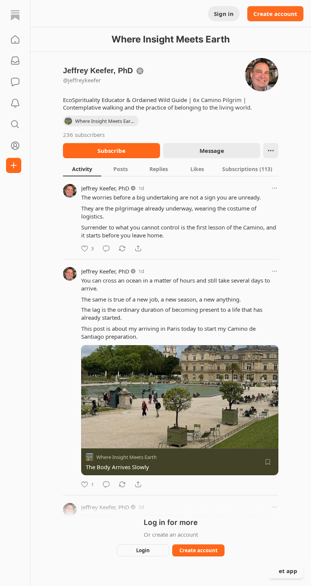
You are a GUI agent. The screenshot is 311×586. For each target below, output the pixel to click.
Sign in (224, 13)
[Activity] (15, 103)
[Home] (15, 15)
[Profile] (15, 146)
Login (143, 550)
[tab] (82, 168)
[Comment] (106, 248)
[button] (15, 39)
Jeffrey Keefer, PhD (105, 188)
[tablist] (170, 168)
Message (211, 150)
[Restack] (122, 248)
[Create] (13, 165)
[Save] (268, 462)
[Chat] (15, 82)
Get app (286, 571)
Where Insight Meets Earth (126, 457)
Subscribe (111, 150)
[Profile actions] (270, 150)
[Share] (138, 248)
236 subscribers (84, 134)
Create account (275, 13)
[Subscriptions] (15, 61)
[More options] (275, 188)
